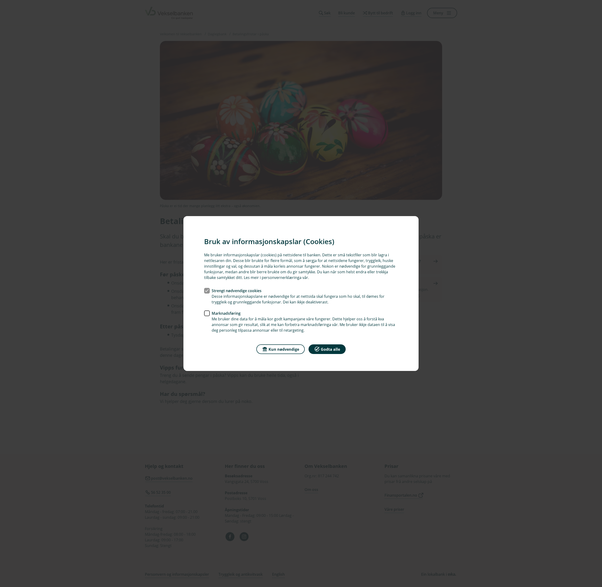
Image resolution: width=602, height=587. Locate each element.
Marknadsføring (226, 313)
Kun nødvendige (284, 349)
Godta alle (330, 349)
